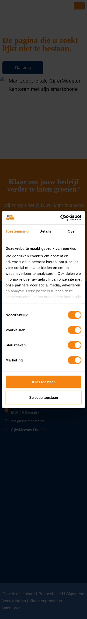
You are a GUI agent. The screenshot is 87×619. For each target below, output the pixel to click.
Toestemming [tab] (17, 231)
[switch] (74, 330)
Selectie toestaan (43, 397)
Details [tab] (45, 231)
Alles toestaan (44, 382)
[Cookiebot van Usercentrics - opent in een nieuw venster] (61, 218)
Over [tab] (72, 231)
